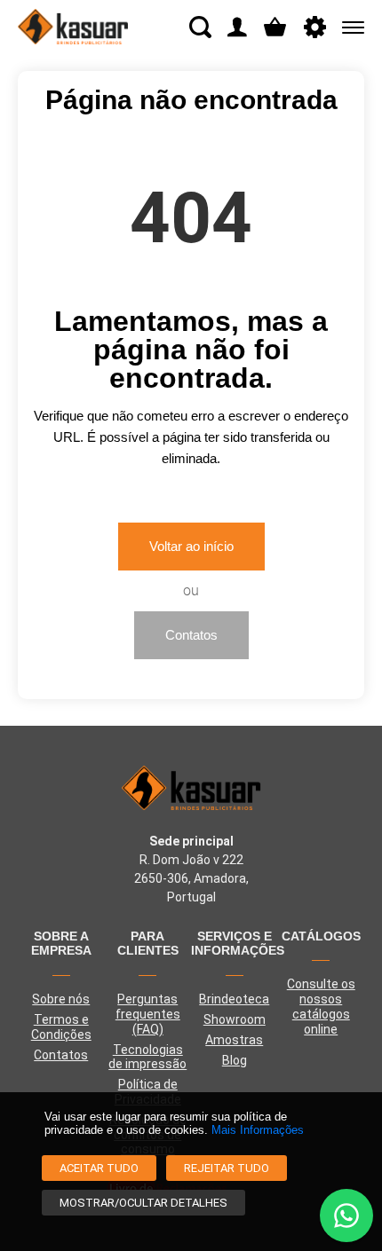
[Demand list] (275, 27)
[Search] (200, 27)
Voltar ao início (191, 546)
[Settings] (315, 27)
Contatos (191, 634)
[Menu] (349, 27)
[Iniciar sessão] (237, 27)
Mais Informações (257, 1130)
